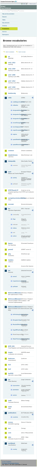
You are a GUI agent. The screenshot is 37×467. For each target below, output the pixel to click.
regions (15, 134)
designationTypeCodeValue (17, 118)
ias (9, 266)
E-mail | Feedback (6, 461)
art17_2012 (11, 81)
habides (10, 260)
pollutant (15, 286)
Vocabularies (5, 28)
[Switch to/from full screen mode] (27, 4)
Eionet (8, 10)
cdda (9, 97)
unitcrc (15, 236)
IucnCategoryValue (17, 127)
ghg (9, 254)
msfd (9, 400)
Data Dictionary (14, 10)
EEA (9, 1)
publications (12, 413)
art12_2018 (11, 69)
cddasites (15, 105)
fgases (10, 243)
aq (9, 56)
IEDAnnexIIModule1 (14, 293)
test (9, 428)
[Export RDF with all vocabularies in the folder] (32, 98)
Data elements (5, 22)
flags (14, 219)
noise (10, 406)
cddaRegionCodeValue (17, 102)
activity (15, 177)
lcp (9, 379)
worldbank (11, 443)
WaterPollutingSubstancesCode (17, 339)
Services (4, 31)
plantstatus (16, 389)
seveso (10, 422)
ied (9, 270)
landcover (11, 358)
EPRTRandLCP (13, 190)
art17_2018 (11, 87)
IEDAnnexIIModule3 (14, 299)
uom (9, 433)
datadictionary (13, 155)
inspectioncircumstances (17, 281)
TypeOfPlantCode (17, 330)
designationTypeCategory (17, 114)
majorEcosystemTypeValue (17, 130)
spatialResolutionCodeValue (17, 144)
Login (24, 3)
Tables (4, 19)
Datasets (4, 16)
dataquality (11, 161)
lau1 (9, 364)
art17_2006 (11, 75)
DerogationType (17, 320)
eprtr (9, 172)
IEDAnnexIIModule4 (14, 307)
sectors (15, 395)
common (11, 150)
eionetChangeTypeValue (17, 122)
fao (9, 208)
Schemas (4, 25)
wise (9, 437)
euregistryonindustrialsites (14, 198)
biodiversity (12, 93)
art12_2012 (11, 62)
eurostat (11, 204)
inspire (10, 352)
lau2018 (10, 373)
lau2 (9, 369)
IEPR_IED (11, 346)
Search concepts (22, 51)
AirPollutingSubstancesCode (17, 314)
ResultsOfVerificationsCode (17, 324)
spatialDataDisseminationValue (17, 139)
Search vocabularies (10, 51)
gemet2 (10, 249)
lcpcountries (16, 385)
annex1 (15, 276)
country (15, 449)
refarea (15, 228)
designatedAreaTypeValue (17, 110)
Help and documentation (8, 14)
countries (15, 417)
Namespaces (5, 34)
